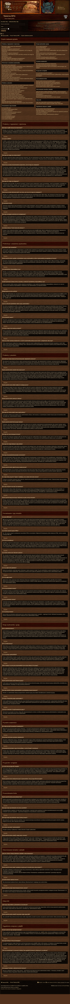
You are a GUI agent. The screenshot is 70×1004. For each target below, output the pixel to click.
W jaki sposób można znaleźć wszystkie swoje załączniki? (49, 103)
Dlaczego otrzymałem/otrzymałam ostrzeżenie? (13, 96)
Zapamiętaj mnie (4, 28)
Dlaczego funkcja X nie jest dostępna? (45, 110)
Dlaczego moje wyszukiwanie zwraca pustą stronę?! (48, 83)
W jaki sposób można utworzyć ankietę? (11, 89)
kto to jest (58, 954)
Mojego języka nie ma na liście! (9, 73)
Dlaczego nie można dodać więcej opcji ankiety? (13, 90)
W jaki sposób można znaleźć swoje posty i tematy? (48, 86)
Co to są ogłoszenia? (7, 114)
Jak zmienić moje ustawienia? (9, 65)
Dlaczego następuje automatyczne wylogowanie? (13, 58)
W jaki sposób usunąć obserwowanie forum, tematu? (48, 97)
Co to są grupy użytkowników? (43, 49)
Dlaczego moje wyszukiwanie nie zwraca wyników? (48, 82)
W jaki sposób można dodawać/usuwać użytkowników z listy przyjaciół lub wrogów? (52, 75)
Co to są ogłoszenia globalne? (9, 113)
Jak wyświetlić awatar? (7, 76)
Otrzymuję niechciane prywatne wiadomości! (46, 65)
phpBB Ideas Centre (12, 944)
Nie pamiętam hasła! (6, 57)
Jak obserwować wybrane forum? (44, 95)
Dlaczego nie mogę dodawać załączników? (12, 94)
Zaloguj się (4, 21)
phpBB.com (7, 297)
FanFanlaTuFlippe (65, 985)
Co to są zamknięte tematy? (8, 117)
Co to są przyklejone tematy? (8, 116)
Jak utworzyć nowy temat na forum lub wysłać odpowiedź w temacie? (18, 85)
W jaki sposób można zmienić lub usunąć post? (13, 86)
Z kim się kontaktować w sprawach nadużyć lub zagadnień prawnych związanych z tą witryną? (52, 112)
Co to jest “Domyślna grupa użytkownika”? (46, 57)
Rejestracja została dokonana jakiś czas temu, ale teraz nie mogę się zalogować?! (18, 55)
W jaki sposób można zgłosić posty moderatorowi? (13, 97)
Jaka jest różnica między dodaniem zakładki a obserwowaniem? (51, 91)
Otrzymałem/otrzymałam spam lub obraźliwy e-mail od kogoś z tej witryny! (51, 67)
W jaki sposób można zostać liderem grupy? (46, 53)
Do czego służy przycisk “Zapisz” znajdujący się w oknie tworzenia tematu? (17, 99)
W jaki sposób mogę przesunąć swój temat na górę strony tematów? (17, 102)
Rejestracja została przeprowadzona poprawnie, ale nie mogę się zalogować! (17, 51)
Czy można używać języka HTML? (10, 109)
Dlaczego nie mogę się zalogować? (10, 53)
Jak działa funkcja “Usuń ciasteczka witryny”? (12, 60)
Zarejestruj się (13, 21)
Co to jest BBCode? (6, 108)
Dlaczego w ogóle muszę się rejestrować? (11, 46)
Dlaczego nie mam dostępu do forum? (10, 93)
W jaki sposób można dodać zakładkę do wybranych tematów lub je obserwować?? (51, 93)
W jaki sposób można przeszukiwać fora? (45, 81)
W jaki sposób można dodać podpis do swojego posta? (14, 88)
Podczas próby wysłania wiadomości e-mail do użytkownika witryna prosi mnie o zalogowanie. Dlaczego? (17, 79)
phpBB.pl (63, 296)
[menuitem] (61, 7)
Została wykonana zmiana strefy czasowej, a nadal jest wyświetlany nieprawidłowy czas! (17, 71)
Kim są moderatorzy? (41, 47)
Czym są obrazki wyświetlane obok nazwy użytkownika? (15, 74)
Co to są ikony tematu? (7, 118)
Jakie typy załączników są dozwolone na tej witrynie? (48, 102)
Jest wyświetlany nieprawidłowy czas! (10, 69)
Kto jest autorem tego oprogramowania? (45, 108)
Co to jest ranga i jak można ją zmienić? (11, 77)
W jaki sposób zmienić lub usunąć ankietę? (12, 92)
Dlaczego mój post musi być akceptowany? (12, 101)
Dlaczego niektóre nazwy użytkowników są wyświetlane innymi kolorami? (50, 55)
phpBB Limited (44, 932)
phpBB (11, 985)
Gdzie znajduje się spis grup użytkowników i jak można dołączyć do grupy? (51, 51)
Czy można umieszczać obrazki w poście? (11, 112)
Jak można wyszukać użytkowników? (44, 85)
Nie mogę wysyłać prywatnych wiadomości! (46, 63)
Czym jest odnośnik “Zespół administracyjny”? (46, 58)
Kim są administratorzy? (41, 46)
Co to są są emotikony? (7, 110)
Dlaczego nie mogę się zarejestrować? (11, 49)
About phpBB (17, 935)
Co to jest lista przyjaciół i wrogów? (44, 73)
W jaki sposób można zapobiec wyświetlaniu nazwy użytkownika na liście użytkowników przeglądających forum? (17, 67)
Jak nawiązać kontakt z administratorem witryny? (47, 114)
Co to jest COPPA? (6, 47)
